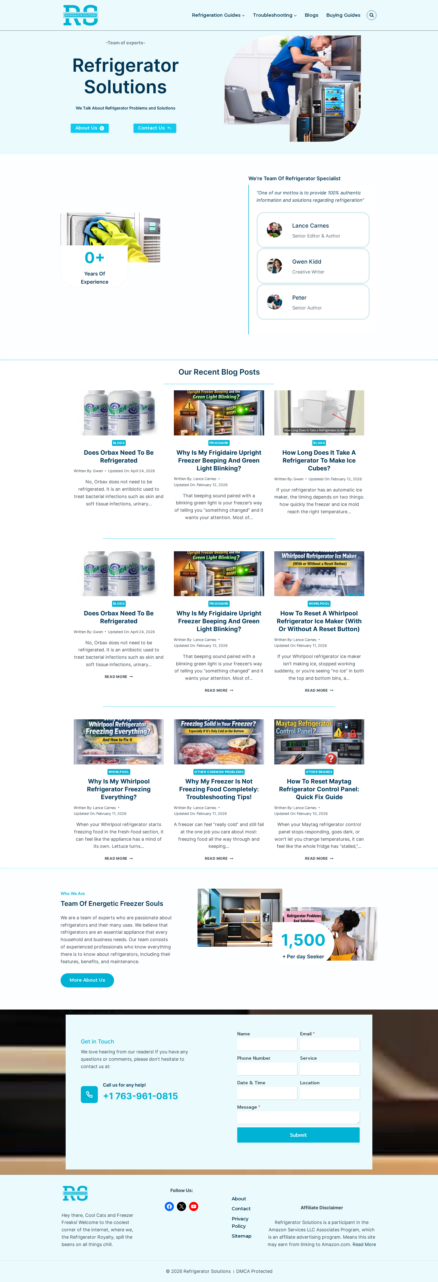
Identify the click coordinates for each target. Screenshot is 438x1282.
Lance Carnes (310, 225)
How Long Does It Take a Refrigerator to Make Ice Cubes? (319, 460)
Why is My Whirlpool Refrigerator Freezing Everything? (119, 789)
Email (307, 1033)
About (239, 1199)
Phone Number (254, 1058)
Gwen (98, 471)
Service (308, 1058)
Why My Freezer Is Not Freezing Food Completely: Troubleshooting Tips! (219, 789)
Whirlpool (319, 604)
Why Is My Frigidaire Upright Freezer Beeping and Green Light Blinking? (218, 460)
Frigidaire (219, 443)
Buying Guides (343, 15)
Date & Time (251, 1082)
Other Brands (319, 772)
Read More (119, 676)
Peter (299, 297)
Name (243, 1033)
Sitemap (241, 1236)
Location (310, 1082)
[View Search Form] (371, 15)
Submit (298, 1135)
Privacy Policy (240, 1222)
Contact (241, 1209)
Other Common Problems (218, 772)
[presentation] (119, 412)
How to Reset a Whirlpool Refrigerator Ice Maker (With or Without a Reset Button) (319, 621)
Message (248, 1107)
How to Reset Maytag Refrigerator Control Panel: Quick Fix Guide (319, 789)
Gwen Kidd (306, 261)
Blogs (311, 15)
